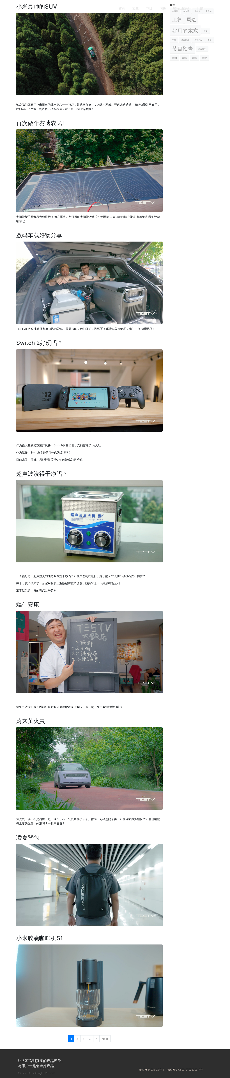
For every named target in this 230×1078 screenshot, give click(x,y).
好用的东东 (185, 30)
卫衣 (176, 19)
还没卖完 (202, 48)
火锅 (205, 30)
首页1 (174, 57)
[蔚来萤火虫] (89, 768)
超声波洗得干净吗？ (42, 473)
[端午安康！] (89, 652)
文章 (135, 8)
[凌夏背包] (89, 885)
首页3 (194, 57)
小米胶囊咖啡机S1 (39, 938)
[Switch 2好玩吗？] (89, 390)
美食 (209, 39)
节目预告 (182, 48)
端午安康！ (30, 604)
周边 (163, 8)
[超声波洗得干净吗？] (89, 521)
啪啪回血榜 (181, 8)
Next (105, 1038)
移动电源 (185, 39)
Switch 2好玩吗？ (39, 342)
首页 (122, 8)
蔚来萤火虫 (30, 720)
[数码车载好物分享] (89, 282)
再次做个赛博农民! (40, 123)
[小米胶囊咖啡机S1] (89, 985)
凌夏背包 (27, 837)
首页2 (184, 57)
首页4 (204, 57)
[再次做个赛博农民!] (89, 170)
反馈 (200, 8)
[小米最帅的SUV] (89, 54)
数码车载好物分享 (39, 235)
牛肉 (174, 39)
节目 (149, 8)
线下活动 (198, 39)
